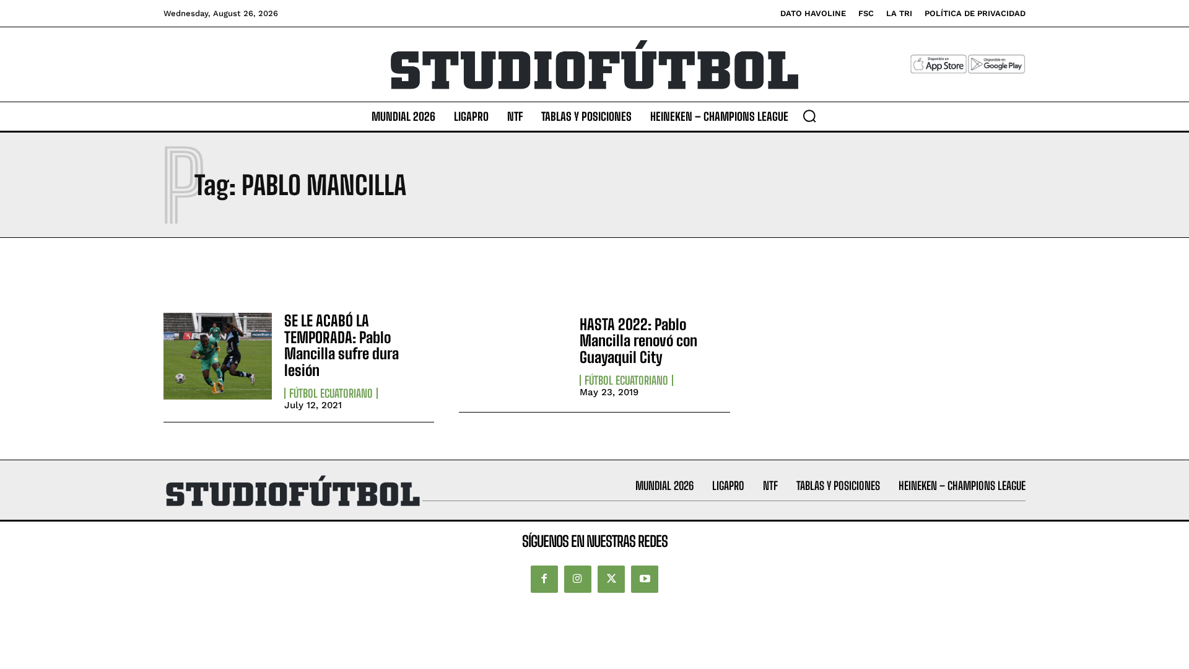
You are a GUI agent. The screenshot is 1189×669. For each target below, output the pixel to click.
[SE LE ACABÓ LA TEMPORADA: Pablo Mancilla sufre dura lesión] (217, 356)
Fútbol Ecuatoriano (331, 393)
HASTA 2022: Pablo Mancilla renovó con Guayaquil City (638, 340)
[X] (611, 579)
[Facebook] (544, 579)
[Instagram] (577, 579)
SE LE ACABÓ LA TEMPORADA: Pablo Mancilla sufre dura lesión (341, 345)
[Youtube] (644, 579)
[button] (809, 116)
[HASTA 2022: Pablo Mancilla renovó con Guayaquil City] (513, 356)
